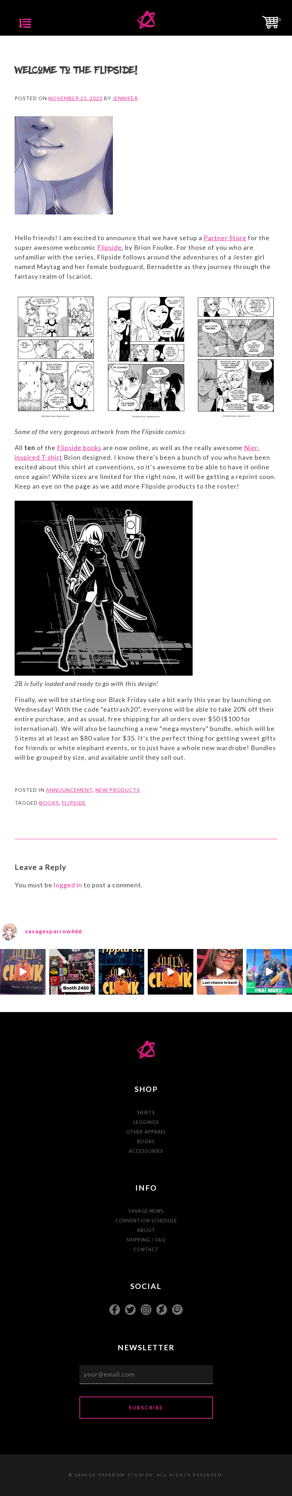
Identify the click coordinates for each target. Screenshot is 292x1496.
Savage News (146, 1211)
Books (146, 1141)
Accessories (146, 1151)
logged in (68, 885)
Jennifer (125, 98)
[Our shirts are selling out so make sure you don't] (23, 972)
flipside (74, 803)
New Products (117, 790)
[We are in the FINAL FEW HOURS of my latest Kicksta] (220, 972)
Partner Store (225, 238)
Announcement (69, 790)
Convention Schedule (146, 1220)
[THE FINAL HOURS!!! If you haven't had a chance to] (269, 972)
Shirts (146, 1112)
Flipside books (79, 448)
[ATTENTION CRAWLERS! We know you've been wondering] (170, 972)
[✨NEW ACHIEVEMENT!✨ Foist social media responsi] (121, 972)
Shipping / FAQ (146, 1240)
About (146, 1230)
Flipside (109, 247)
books (49, 803)
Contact (146, 1249)
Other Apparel (146, 1132)
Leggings (146, 1122)
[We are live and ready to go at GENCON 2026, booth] (72, 972)
